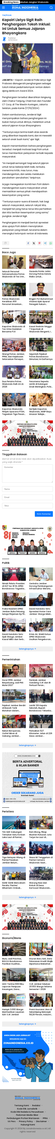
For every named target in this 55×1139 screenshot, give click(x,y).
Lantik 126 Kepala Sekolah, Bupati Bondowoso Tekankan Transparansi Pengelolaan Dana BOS (41, 708)
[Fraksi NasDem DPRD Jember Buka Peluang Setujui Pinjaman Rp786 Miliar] (14, 599)
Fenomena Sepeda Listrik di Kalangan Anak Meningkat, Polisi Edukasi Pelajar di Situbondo (40, 384)
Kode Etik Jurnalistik (27, 1108)
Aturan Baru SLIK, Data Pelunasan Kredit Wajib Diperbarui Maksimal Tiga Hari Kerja (41, 961)
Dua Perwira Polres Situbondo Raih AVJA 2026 (13, 384)
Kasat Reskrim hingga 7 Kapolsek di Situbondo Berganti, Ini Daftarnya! (40, 329)
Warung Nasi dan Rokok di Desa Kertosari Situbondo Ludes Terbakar (39, 885)
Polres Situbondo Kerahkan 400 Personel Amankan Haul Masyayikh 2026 (13, 301)
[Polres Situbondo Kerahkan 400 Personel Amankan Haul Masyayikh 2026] (14, 289)
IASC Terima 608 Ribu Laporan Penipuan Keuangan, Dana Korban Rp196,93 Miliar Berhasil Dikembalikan (13, 987)
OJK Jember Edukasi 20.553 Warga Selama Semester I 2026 (40, 987)
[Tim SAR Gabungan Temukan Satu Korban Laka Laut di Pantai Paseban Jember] (14, 822)
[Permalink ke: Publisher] (4, 38)
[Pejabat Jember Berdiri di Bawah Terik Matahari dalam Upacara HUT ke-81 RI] (14, 696)
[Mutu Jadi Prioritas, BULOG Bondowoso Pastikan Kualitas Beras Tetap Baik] (14, 949)
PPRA (45, 1118)
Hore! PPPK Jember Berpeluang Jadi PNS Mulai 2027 (12, 683)
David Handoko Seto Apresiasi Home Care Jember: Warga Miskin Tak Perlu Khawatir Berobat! (40, 611)
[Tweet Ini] (34, 243)
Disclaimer (41, 1121)
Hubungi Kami (28, 1124)
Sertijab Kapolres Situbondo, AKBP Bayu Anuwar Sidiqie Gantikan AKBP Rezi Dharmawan (40, 412)
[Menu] (4, 7)
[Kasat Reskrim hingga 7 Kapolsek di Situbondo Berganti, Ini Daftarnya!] (41, 317)
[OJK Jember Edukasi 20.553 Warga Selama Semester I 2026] (41, 974)
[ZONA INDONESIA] (25, 7)
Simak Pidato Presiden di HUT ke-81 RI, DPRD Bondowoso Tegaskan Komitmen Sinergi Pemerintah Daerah (13, 586)
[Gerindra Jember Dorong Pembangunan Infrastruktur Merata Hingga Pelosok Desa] (41, 574)
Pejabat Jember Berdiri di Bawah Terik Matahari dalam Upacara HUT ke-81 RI (14, 708)
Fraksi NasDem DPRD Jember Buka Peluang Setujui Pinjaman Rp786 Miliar (14, 611)
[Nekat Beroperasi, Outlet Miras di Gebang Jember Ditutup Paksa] (14, 721)
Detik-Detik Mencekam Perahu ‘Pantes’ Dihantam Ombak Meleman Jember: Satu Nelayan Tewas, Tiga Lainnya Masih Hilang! (14, 885)
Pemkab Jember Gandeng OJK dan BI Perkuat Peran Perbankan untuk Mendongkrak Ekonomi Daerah (41, 683)
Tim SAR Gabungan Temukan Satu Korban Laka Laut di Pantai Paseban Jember (13, 835)
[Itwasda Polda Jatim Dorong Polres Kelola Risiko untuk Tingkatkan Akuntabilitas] (41, 262)
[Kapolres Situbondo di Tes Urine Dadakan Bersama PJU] (14, 317)
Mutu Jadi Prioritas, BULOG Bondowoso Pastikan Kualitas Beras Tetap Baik (12, 961)
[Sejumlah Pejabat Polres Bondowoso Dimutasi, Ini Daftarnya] (41, 344)
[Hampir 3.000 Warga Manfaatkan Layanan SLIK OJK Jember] (14, 1000)
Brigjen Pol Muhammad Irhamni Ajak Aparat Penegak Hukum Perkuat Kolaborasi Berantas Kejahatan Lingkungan (41, 301)
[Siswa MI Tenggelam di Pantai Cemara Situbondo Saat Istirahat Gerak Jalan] (41, 848)
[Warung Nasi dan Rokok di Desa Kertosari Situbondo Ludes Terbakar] (41, 873)
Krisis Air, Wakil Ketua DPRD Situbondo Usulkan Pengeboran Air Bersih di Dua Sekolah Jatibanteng (40, 637)
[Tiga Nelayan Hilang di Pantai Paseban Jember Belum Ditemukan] (14, 848)
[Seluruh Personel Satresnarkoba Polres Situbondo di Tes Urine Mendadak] (14, 262)
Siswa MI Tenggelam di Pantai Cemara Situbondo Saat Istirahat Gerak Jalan (41, 860)
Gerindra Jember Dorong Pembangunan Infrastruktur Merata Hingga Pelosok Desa (41, 586)
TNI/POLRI (7, 15)
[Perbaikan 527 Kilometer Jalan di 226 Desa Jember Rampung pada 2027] (41, 721)
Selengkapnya (26, 648)
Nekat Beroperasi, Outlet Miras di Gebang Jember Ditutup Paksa (11, 733)
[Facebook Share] (28, 243)
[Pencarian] (51, 7)
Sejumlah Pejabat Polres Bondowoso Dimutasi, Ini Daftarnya (40, 357)
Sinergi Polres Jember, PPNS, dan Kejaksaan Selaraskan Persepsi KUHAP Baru (13, 357)
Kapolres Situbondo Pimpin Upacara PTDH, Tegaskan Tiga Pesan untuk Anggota (13, 412)
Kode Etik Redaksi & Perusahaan (27, 1111)
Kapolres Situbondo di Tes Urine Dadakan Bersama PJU (13, 329)
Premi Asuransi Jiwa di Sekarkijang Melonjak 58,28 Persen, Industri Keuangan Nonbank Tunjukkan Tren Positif (40, 1012)
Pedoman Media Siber (27, 1115)
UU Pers (12, 1121)
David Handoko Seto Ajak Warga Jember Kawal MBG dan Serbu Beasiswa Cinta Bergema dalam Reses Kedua (14, 637)
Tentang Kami (21, 1105)
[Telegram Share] (45, 243)
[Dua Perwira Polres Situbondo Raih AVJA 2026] (14, 372)
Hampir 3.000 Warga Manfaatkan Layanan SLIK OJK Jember (13, 1012)
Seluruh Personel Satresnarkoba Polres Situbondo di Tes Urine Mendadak (13, 274)
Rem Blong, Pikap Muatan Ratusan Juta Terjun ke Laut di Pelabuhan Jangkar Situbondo (40, 835)
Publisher (12, 38)
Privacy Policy (26, 1121)
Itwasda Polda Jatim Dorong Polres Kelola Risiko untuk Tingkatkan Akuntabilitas (40, 274)
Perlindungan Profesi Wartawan (23, 1118)
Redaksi (36, 1105)
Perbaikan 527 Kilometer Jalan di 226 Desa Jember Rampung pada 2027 (40, 733)
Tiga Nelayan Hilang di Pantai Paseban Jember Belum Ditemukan (13, 860)
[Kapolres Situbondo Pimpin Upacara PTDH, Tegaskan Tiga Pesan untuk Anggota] (14, 399)
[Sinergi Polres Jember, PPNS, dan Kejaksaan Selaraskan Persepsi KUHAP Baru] (14, 344)
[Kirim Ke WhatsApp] (51, 243)
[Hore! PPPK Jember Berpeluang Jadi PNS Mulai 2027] (14, 670)
